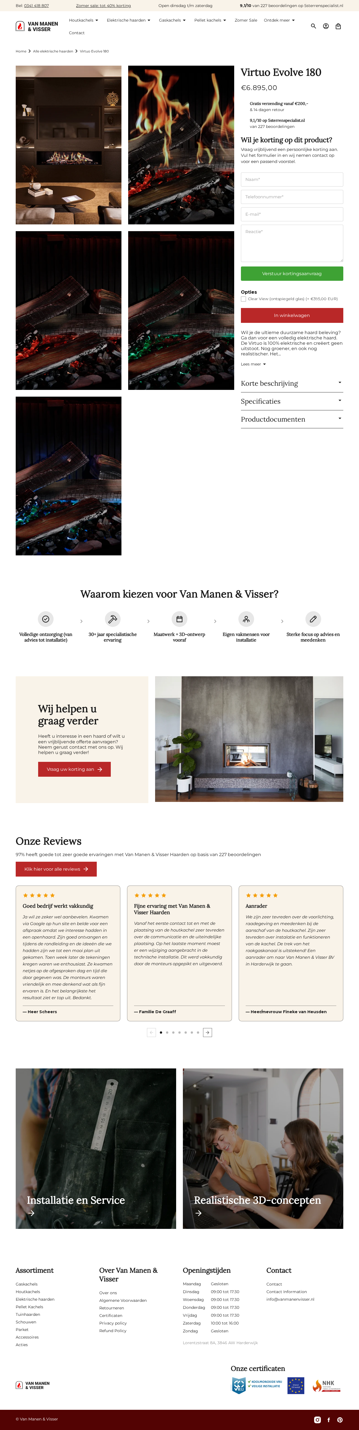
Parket (22, 1329)
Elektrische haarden (35, 1299)
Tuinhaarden (28, 1314)
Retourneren (111, 1308)
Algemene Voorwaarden (123, 1300)
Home (21, 51)
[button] (84, 20)
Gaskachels (27, 1284)
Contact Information (286, 1291)
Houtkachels (28, 1291)
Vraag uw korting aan (70, 769)
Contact (274, 1284)
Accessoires (27, 1337)
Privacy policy (113, 1323)
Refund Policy (112, 1330)
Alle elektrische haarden (53, 51)
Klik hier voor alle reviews (52, 869)
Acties (22, 1344)
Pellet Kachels (29, 1306)
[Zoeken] (313, 26)
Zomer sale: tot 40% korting (103, 5)
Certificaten (110, 1315)
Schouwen (26, 1322)
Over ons (108, 1292)
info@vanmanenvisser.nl (290, 1299)
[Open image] (249, 739)
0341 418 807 (36, 5)
